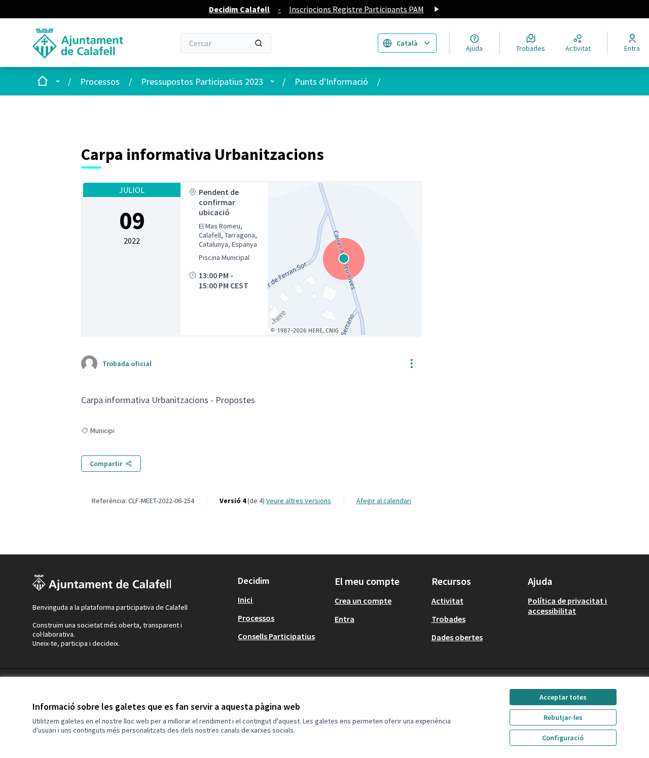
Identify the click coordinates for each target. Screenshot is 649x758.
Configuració (563, 737)
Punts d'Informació (331, 81)
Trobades (448, 619)
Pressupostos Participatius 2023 (202, 81)
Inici (245, 600)
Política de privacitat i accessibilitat (567, 606)
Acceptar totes (563, 697)
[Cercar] (258, 43)
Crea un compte (363, 601)
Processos (100, 81)
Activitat (447, 601)
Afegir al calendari (383, 500)
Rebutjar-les (563, 717)
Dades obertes (457, 637)
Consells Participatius (276, 636)
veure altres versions (298, 500)
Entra (344, 619)
